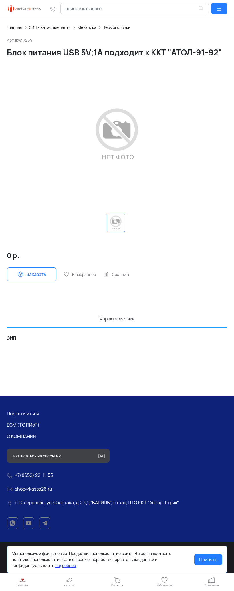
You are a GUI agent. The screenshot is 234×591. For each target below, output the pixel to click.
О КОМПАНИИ (21, 436)
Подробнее (65, 565)
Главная (14, 27)
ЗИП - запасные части (50, 27)
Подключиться (23, 413)
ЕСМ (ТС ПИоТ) (23, 425)
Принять (208, 559)
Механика (87, 27)
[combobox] (134, 8)
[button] (219, 8)
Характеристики (117, 319)
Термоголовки (116, 27)
